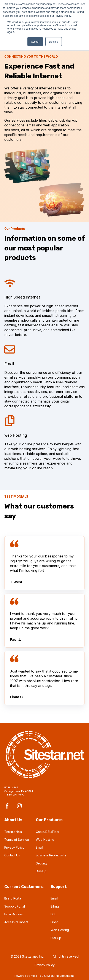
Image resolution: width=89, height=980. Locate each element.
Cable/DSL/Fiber (47, 832)
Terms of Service (16, 839)
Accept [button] (35, 41)
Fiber (54, 922)
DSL (53, 914)
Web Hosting (45, 839)
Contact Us (12, 855)
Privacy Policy (14, 847)
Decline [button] (53, 41)
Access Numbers (16, 922)
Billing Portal (13, 898)
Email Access (13, 914)
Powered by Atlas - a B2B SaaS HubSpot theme (44, 975)
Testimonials (13, 832)
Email (39, 847)
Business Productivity (51, 855)
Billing (55, 906)
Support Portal (14, 906)
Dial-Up (41, 871)
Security (42, 863)
